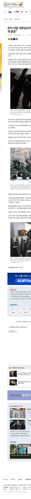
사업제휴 (20, 479)
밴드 (17, 39)
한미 (18, 309)
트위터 (14, 39)
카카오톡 (9, 39)
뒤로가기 (12, 331)
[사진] (17, 413)
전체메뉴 (5, 12)
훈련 (12, 309)
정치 (26, 12)
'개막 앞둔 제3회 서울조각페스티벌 (20, 455)
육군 (24, 309)
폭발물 (13, 312)
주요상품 (13, 479)
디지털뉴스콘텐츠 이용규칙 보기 (18, 327)
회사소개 (5, 479)
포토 (22, 12)
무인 (19, 312)
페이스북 (11, 39)
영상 (15, 12)
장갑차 (26, 312)
